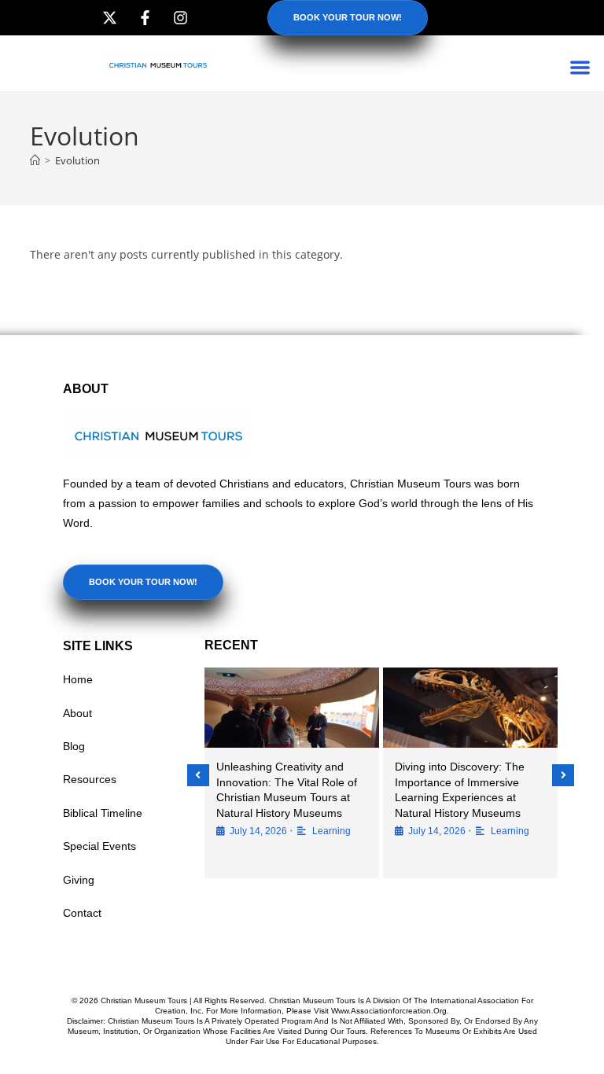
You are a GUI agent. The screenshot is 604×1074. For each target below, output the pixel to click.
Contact (82, 913)
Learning (331, 831)
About (77, 713)
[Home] (35, 160)
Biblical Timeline (102, 813)
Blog (74, 746)
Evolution (77, 160)
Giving (78, 880)
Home (78, 679)
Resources (89, 779)
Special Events (99, 846)
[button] (581, 67)
